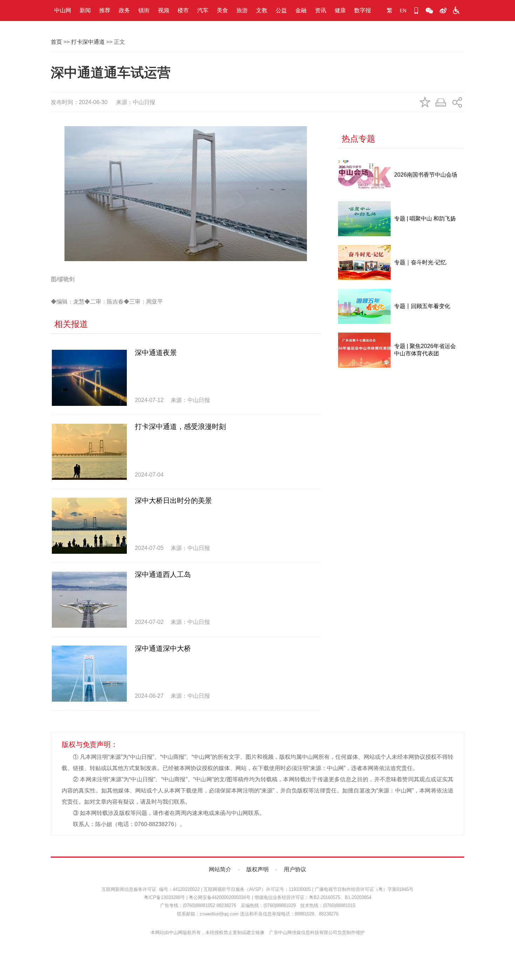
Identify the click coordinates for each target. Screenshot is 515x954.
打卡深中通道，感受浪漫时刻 (180, 426)
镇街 (144, 10)
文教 (261, 10)
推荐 (104, 10)
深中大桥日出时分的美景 (173, 500)
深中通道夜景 (156, 352)
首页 (56, 42)
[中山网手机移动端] (416, 10)
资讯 (320, 10)
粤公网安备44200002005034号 (219, 897)
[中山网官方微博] (443, 10)
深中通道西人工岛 (163, 574)
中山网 (62, 10)
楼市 (183, 10)
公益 (281, 10)
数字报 (362, 10)
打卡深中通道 (88, 42)
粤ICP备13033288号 (164, 897)
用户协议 (295, 869)
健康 (340, 10)
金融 (301, 10)
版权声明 (257, 869)
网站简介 (220, 869)
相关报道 (71, 324)
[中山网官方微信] (429, 10)
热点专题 (358, 138)
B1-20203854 (358, 897)
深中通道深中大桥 (163, 648)
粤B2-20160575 (324, 897)
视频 (163, 10)
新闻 (85, 10)
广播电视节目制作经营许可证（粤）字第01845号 (364, 889)
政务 (124, 10)
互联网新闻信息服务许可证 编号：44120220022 (151, 889)
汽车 (202, 10)
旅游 (242, 10)
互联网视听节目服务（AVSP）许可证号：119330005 (257, 889)
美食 (222, 10)
